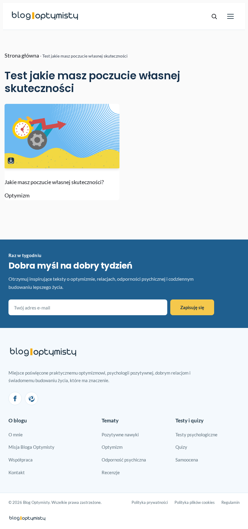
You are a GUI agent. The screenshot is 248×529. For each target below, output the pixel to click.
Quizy (181, 447)
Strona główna (22, 55)
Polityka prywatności (150, 502)
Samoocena (186, 459)
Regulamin (230, 502)
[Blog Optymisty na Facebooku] (15, 398)
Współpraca (20, 459)
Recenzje (111, 472)
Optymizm (17, 195)
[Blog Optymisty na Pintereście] (31, 398)
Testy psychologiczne (196, 434)
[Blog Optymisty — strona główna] (45, 16)
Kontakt (16, 472)
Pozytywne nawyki (120, 434)
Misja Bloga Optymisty (31, 447)
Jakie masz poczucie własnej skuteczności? (54, 182)
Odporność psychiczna (124, 459)
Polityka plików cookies (195, 502)
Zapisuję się (192, 307)
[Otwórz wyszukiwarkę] (214, 16)
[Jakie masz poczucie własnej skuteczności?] (62, 136)
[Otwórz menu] (230, 16)
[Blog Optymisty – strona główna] (43, 353)
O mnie (15, 434)
